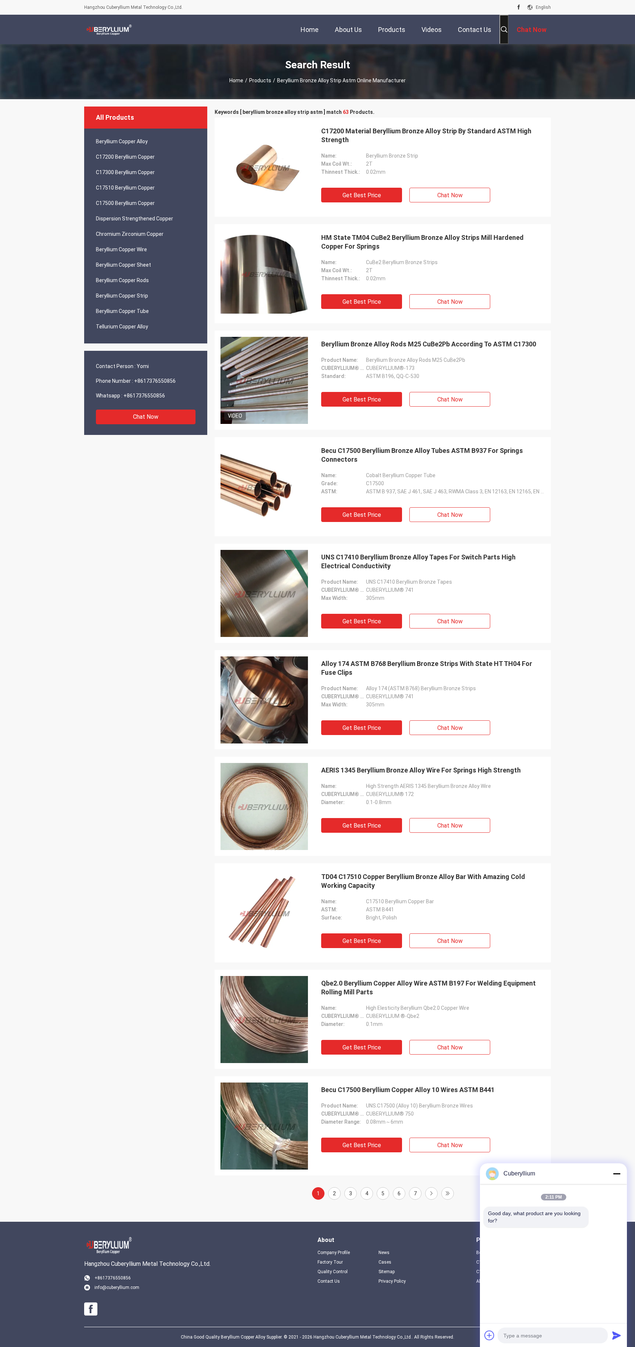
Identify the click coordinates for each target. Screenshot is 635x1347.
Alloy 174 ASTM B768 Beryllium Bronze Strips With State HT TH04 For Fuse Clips (426, 668)
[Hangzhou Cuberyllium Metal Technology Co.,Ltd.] (108, 29)
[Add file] (489, 1335)
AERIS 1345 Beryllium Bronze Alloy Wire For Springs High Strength (421, 770)
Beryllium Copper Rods (122, 280)
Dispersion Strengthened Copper (134, 219)
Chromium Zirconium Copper (130, 234)
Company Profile (334, 1252)
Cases (385, 1262)
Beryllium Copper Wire (121, 249)
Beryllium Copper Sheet (123, 265)
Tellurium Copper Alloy (122, 326)
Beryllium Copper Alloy (122, 141)
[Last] (447, 1193)
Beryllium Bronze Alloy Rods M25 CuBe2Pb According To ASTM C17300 (428, 344)
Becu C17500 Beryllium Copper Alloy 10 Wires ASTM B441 (408, 1090)
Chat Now (145, 416)
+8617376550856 (155, 381)
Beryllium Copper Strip (122, 296)
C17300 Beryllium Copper (125, 172)
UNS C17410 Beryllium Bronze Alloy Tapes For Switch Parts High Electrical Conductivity (418, 561)
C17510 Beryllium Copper (125, 188)
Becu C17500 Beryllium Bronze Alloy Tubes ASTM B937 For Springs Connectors (422, 455)
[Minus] (616, 1173)
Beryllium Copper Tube (122, 311)
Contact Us (329, 1281)
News (384, 1252)
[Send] (617, 1335)
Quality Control (333, 1271)
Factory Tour (330, 1262)
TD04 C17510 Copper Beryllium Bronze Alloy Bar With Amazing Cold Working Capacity (423, 881)
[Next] (431, 1193)
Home (236, 80)
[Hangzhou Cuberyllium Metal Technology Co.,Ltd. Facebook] (518, 7)
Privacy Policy (392, 1281)
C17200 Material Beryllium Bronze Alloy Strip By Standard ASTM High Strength (426, 135)
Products (260, 80)
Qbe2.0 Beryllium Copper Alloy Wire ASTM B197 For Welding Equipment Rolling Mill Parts (428, 987)
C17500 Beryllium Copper (125, 203)
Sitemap (387, 1271)
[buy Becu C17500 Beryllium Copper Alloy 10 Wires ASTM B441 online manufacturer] (264, 1126)
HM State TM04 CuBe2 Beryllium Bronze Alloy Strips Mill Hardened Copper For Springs (422, 242)
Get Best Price (361, 195)
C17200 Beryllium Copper (125, 157)
